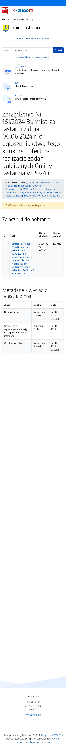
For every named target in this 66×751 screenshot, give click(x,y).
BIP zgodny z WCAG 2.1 (52, 735)
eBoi (17, 82)
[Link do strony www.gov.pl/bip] (7, 10)
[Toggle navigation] (62, 3)
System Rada (21, 66)
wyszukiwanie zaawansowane (34, 57)
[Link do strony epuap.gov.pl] (23, 10)
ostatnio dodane (27, 38)
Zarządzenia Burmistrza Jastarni (43, 182)
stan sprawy (43, 38)
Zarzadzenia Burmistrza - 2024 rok (25, 185)
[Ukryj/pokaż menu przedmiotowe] (4, 3)
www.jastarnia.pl (33, 714)
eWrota (18, 95)
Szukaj (58, 50)
